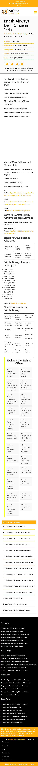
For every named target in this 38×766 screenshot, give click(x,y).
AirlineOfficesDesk (10, 34)
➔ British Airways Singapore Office (12, 459)
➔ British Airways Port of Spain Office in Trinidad (12, 496)
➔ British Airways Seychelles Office (10, 448)
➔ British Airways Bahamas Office (26, 482)
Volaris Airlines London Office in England (13, 667)
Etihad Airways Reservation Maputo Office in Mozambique (18, 664)
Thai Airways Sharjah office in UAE (11, 722)
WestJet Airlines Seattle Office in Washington (15, 661)
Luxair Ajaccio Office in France (10, 695)
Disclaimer (5, 756)
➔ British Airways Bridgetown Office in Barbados (11, 424)
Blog (3, 749)
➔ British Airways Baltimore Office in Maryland (26, 460)
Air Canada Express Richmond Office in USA (14, 643)
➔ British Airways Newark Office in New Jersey (26, 411)
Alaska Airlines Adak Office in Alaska (12, 646)
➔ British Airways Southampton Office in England (25, 399)
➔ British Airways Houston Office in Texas (25, 423)
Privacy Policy (6, 760)
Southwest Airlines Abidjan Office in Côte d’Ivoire (16, 683)
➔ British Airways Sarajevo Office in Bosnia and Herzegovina (12, 385)
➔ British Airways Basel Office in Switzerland (25, 448)
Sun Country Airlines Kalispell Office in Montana (15, 680)
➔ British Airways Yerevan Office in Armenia (12, 471)
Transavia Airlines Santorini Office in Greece (14, 670)
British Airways (23, 34)
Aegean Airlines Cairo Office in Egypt (12, 631)
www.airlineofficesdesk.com (17, 739)
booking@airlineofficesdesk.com (20, 3)
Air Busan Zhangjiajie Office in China (12, 640)
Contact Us (6, 753)
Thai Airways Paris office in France (11, 710)
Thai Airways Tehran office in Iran (11, 707)
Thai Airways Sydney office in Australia (13, 719)
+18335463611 (20, 1)
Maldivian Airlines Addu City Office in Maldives (15, 692)
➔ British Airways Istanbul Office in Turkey (12, 373)
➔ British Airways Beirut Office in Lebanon (25, 373)
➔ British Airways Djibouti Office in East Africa (26, 437)
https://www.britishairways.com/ (18, 211)
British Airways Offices (18, 303)
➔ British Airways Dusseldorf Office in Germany (10, 484)
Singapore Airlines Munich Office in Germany (14, 686)
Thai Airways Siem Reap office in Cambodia (14, 716)
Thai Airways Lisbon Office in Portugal (12, 628)
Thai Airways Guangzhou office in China (13, 713)
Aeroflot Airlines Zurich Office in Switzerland (14, 637)
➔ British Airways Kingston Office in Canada (26, 384)
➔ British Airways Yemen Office (26, 507)
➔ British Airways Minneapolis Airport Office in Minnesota (12, 399)
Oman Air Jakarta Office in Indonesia (12, 689)
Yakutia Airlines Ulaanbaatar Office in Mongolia (15, 658)
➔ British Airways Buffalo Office (26, 495)
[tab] (35, 12)
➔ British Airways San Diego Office (11, 410)
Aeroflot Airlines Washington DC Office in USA (15, 634)
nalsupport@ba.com (16, 58)
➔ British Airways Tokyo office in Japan (12, 436)
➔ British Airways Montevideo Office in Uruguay (11, 509)
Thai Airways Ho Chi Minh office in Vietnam (14, 704)
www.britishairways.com (19, 54)
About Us (5, 746)
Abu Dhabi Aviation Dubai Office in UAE (13, 655)
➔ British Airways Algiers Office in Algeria (26, 470)
